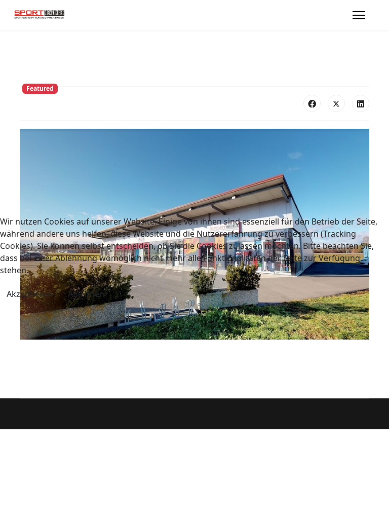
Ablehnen (86, 294)
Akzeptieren (30, 294)
